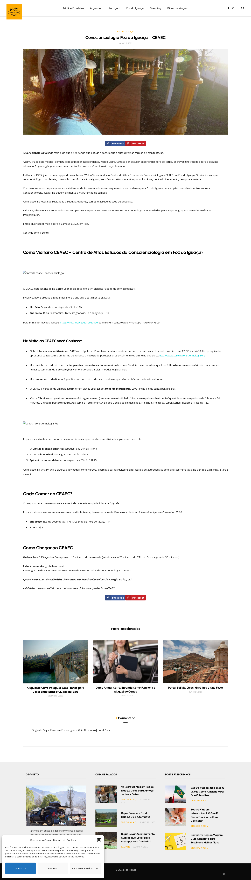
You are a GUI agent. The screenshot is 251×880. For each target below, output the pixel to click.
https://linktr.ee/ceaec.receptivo (78, 322)
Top (223, 873)
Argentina (96, 8)
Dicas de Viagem (177, 8)
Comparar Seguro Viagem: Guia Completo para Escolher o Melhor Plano (207, 839)
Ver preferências (85, 868)
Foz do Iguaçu (135, 8)
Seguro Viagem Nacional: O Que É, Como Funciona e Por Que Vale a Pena (207, 791)
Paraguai (114, 8)
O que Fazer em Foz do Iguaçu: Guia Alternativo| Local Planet (77, 730)
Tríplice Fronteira (73, 8)
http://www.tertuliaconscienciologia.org (182, 355)
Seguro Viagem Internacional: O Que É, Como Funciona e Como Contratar (205, 815)
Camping (155, 8)
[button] (99, 840)
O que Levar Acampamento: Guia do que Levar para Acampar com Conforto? (138, 837)
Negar (53, 868)
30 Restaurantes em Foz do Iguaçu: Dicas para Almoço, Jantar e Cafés (137, 790)
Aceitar (20, 868)
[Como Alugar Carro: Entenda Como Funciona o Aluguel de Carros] (125, 661)
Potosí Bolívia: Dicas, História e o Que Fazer (195, 687)
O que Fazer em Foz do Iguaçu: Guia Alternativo (135, 815)
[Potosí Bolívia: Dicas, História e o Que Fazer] (195, 661)
